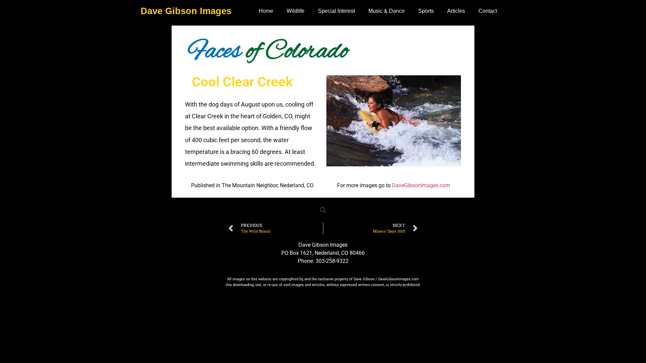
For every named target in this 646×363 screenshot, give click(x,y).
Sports (426, 11)
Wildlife (295, 11)
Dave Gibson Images (186, 11)
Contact (487, 11)
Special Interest (336, 11)
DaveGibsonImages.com (421, 185)
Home (266, 11)
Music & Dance (386, 11)
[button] (323, 209)
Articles (456, 11)
